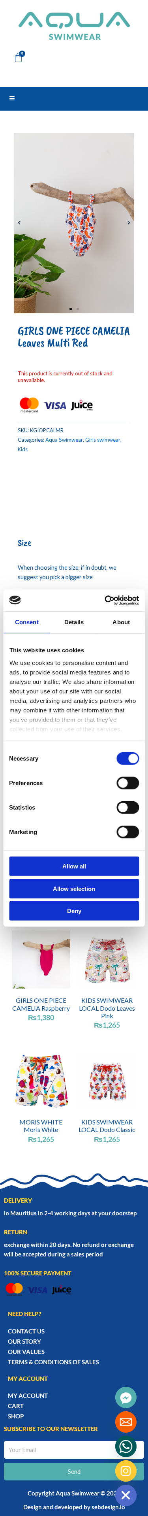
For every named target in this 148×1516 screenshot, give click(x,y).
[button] (19, 223)
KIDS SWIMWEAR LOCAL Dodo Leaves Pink (107, 1007)
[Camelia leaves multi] (74, 223)
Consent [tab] (27, 622)
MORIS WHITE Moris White (40, 1125)
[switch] (127, 783)
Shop (16, 1416)
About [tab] (121, 622)
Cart (16, 1405)
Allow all (74, 866)
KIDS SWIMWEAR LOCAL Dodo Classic (107, 1125)
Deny (74, 911)
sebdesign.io (108, 1506)
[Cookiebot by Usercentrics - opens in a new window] (105, 600)
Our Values (26, 1351)
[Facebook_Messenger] (126, 1397)
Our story (24, 1341)
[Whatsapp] (126, 1446)
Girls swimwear (102, 440)
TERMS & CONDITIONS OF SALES (53, 1361)
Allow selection (74, 888)
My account (28, 1395)
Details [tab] (74, 622)
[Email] (126, 1422)
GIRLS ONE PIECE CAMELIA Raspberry (41, 1003)
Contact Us (26, 1331)
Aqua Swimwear (64, 440)
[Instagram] (126, 1471)
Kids (23, 449)
